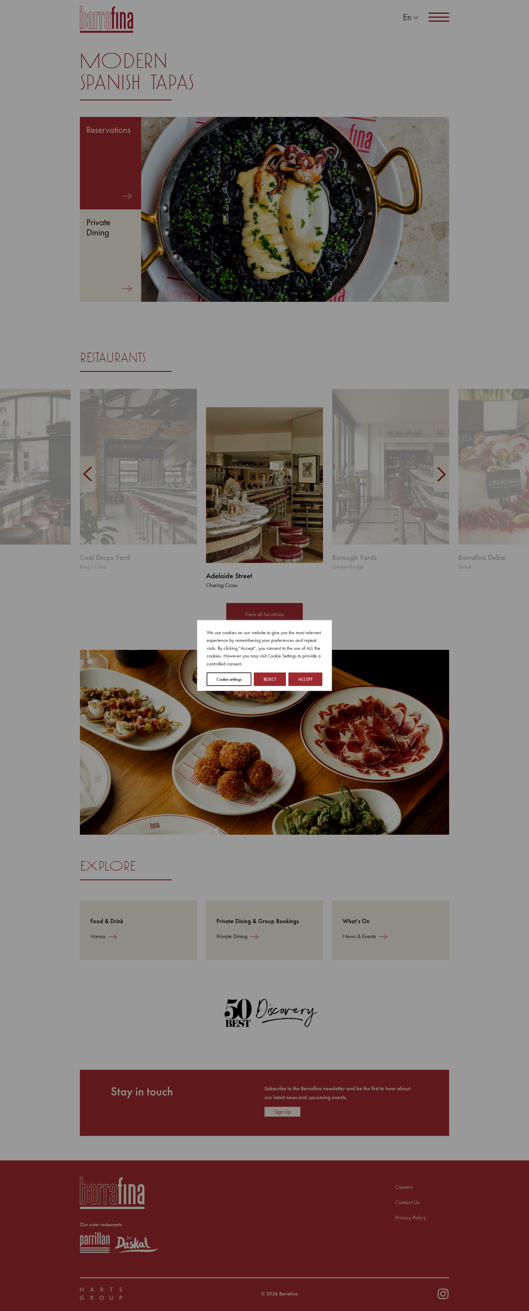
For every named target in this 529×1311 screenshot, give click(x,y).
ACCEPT (305, 679)
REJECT (270, 679)
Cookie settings (229, 679)
